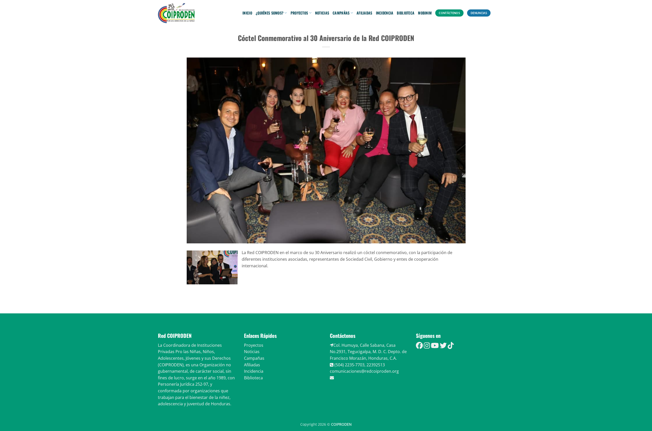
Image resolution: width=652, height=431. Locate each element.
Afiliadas (364, 13)
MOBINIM (425, 13)
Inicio (247, 13)
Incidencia (384, 13)
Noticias (322, 13)
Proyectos (299, 13)
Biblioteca (405, 13)
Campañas (341, 13)
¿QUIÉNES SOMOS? (269, 13)
